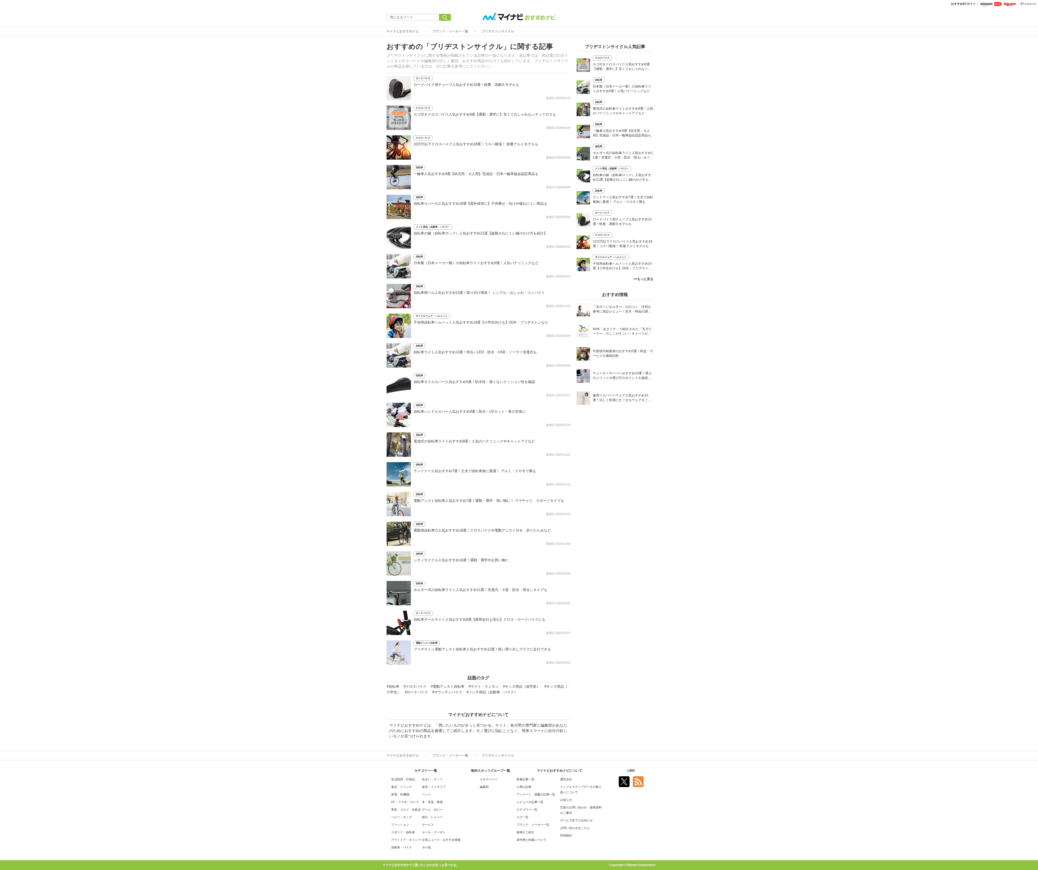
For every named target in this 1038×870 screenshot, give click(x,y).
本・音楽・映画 (432, 802)
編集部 (484, 786)
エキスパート (489, 779)
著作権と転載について (531, 839)
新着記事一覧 (525, 779)
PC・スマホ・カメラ (405, 802)
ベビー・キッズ (401, 817)
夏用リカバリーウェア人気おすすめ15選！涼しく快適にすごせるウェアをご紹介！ (622, 398)
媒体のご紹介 (525, 832)
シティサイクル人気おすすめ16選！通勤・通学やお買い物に (461, 560)
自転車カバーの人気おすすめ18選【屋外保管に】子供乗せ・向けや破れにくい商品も (480, 203)
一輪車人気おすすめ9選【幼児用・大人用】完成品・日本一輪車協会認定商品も (476, 174)
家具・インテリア (434, 786)
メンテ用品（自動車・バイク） (433, 227)
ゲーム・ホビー (432, 809)
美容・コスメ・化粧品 (406, 809)
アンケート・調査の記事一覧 (536, 794)
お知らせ (566, 799)
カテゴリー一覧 (527, 809)
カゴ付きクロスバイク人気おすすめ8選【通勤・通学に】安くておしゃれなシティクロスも (485, 114)
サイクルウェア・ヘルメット (431, 316)
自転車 (419, 167)
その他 (426, 847)
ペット (426, 794)
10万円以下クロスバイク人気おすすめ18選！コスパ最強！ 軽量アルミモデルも (476, 144)
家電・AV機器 (400, 794)
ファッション (400, 824)
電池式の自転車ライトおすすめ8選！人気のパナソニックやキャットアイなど (474, 441)
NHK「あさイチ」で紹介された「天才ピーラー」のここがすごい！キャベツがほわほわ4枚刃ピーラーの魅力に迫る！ (622, 332)
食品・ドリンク (401, 786)
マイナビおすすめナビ (403, 31)
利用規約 (566, 835)
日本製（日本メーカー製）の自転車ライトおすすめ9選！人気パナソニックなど (476, 263)
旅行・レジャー (432, 817)
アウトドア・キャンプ (406, 839)
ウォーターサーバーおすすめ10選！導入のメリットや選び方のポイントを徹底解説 (622, 376)
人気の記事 (524, 786)
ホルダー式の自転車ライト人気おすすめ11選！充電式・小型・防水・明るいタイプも (480, 590)
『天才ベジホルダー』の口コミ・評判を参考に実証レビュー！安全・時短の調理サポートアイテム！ (622, 309)
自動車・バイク (401, 847)
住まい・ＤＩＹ (432, 779)
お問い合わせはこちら (575, 827)
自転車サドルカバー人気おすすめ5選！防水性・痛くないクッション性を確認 (474, 382)
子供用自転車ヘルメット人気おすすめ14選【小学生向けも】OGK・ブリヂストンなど (481, 322)
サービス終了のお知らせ (576, 820)
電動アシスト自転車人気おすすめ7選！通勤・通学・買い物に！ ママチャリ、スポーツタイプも (489, 501)
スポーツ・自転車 (403, 832)
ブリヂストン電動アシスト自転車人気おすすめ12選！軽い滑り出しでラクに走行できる (482, 649)
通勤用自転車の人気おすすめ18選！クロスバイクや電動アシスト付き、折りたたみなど (482, 530)
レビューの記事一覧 (530, 802)
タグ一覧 (522, 817)
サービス (428, 824)
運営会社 (566, 779)
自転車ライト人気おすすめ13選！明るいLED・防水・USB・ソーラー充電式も (475, 352)
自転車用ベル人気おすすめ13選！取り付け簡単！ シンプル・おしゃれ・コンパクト (479, 293)
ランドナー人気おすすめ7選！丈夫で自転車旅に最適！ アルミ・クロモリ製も (475, 471)
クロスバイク (423, 108)
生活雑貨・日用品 (403, 779)
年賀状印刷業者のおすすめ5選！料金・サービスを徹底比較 (623, 353)
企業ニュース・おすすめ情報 (441, 839)
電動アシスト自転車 (427, 642)
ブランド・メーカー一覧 (450, 31)
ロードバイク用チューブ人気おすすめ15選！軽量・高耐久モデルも (466, 85)
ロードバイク (423, 78)
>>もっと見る (643, 279)
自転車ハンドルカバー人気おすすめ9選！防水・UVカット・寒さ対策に (470, 411)
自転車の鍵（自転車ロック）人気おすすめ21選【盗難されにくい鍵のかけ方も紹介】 (480, 233)
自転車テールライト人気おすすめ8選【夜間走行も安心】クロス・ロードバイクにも (479, 619)
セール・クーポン (434, 832)
